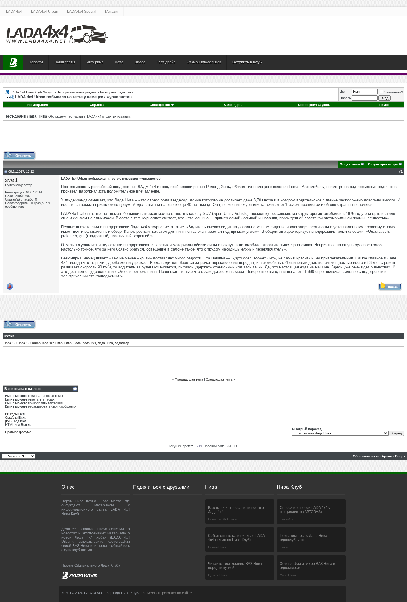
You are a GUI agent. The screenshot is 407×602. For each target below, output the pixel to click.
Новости (36, 62)
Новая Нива (217, 547)
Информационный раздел (76, 92)
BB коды (11, 414)
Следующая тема (219, 379)
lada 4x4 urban (30, 343)
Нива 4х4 (287, 519)
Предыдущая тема (189, 379)
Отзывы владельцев (204, 62)
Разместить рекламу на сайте (166, 593)
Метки (9, 336)
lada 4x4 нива (52, 343)
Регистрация (37, 105)
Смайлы (11, 417)
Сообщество (160, 105)
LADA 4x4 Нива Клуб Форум (32, 92)
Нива (284, 547)
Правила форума (18, 432)
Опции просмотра (383, 164)
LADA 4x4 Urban (44, 12)
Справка (97, 105)
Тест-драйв (166, 62)
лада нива (105, 343)
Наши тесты (64, 62)
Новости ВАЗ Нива (222, 519)
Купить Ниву (217, 575)
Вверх (400, 456)
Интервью (94, 62)
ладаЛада (122, 343)
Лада (77, 343)
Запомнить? (393, 92)
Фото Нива (288, 575)
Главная (13, 62)
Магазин (112, 12)
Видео (140, 62)
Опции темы (350, 164)
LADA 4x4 (14, 12)
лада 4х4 (89, 343)
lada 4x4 (11, 343)
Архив (387, 456)
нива (68, 343)
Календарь (233, 105)
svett (11, 180)
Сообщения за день (314, 105)
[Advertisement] (203, 138)
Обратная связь (366, 456)
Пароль (345, 98)
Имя (343, 91)
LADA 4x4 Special (81, 12)
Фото (119, 62)
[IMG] (9, 421)
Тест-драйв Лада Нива (116, 92)
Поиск (384, 105)
